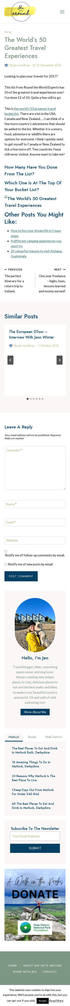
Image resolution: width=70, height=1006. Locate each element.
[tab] (28, 399)
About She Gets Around (42, 966)
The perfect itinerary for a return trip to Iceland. (14, 280)
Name (11, 504)
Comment (14, 450)
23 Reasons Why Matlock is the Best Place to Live (33, 778)
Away (8, 32)
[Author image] (6, 65)
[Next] (60, 360)
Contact (50, 972)
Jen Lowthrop (21, 65)
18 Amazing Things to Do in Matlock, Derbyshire (31, 764)
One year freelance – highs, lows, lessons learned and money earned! (52, 280)
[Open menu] (62, 11)
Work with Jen (24, 972)
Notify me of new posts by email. (30, 564)
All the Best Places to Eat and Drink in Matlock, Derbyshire (33, 806)
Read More (56, 1000)
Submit (35, 848)
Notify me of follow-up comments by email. (35, 555)
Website (12, 540)
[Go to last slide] (10, 360)
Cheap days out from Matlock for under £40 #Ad (33, 792)
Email (10, 522)
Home (12, 966)
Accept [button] (42, 1000)
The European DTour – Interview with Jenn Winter (31, 334)
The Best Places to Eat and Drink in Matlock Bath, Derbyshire (34, 750)
